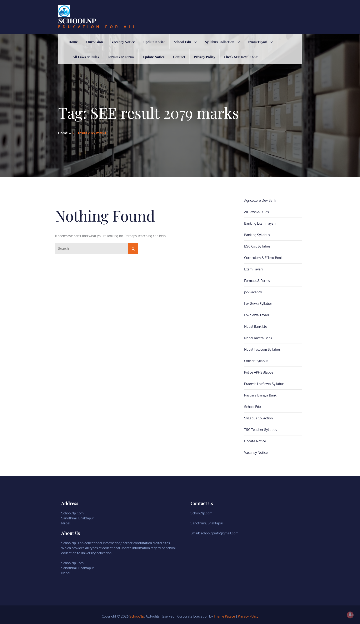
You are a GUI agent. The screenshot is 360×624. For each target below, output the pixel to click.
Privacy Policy (204, 57)
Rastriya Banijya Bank (260, 395)
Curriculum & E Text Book (263, 258)
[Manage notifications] (350, 614)
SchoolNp (77, 20)
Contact (179, 57)
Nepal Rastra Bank (258, 338)
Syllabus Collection (219, 42)
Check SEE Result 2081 (241, 57)
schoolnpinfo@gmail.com (219, 533)
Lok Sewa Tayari (256, 315)
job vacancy (253, 292)
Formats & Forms (121, 57)
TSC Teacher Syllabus (260, 430)
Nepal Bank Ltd (255, 326)
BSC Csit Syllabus (257, 246)
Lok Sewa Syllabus (258, 303)
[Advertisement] (180, 95)
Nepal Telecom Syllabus (262, 349)
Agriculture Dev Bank (260, 200)
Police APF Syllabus (258, 372)
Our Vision (94, 42)
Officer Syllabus (256, 361)
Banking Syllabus (257, 235)
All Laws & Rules (86, 57)
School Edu (182, 42)
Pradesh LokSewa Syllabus (264, 384)
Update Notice (154, 42)
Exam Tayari (257, 42)
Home (73, 42)
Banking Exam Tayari (260, 223)
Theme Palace (224, 616)
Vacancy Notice (123, 42)
